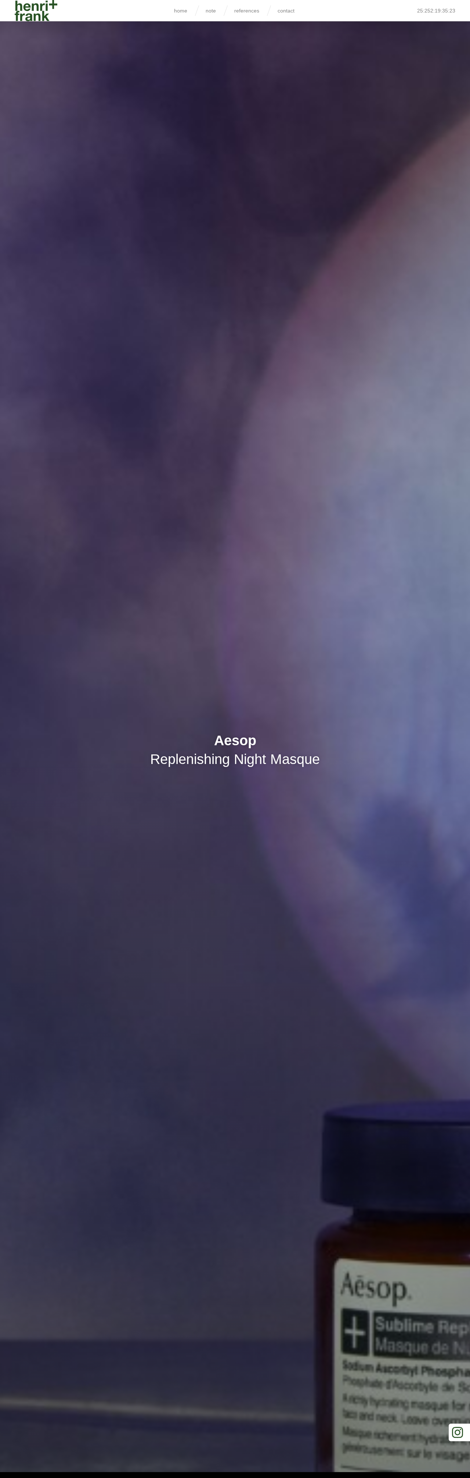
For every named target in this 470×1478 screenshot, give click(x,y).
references (246, 11)
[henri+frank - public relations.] (36, 10)
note (211, 11)
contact (286, 11)
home (180, 11)
